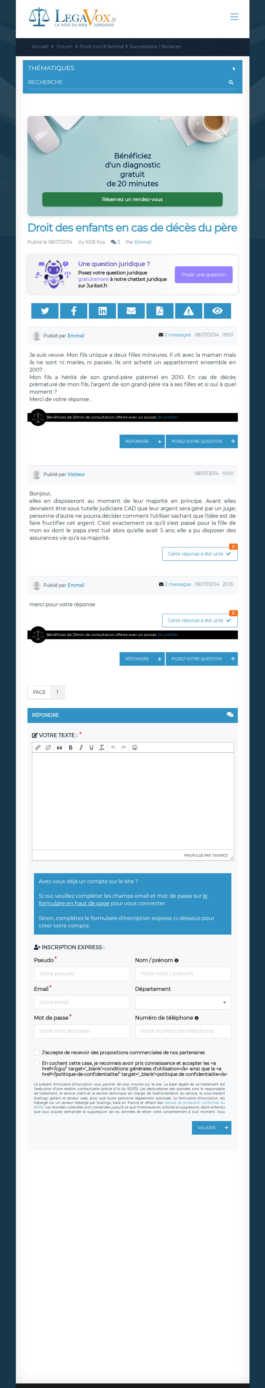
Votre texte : (58, 735)
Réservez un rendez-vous (132, 199)
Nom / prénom (155, 960)
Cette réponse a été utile (201, 552)
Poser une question (204, 275)
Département (153, 989)
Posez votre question (197, 441)
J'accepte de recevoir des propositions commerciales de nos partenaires (123, 1052)
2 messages (177, 335)
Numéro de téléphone (165, 1018)
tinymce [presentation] (220, 855)
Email (41, 989)
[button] (38, 747)
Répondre (137, 441)
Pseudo (44, 960)
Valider (207, 1127)
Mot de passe (51, 1018)
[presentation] (37, 747)
